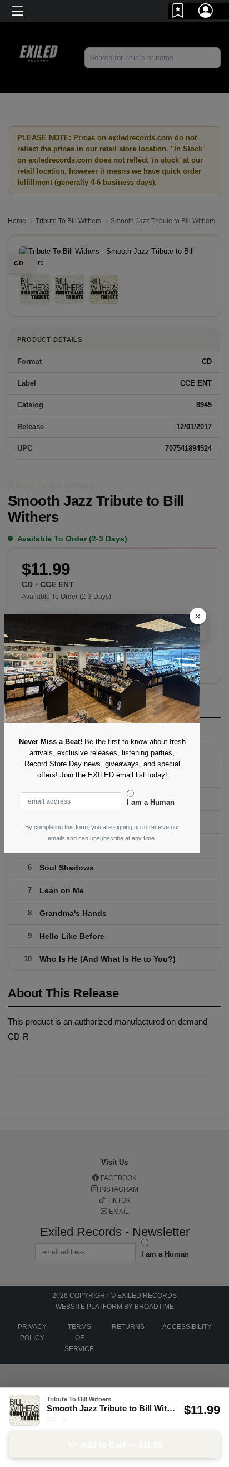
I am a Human (151, 802)
